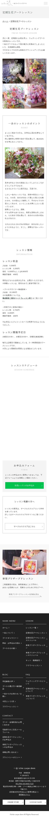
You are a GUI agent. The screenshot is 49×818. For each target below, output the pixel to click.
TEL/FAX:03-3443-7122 (25, 784)
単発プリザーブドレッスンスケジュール (35, 654)
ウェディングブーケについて (35, 682)
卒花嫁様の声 (7, 681)
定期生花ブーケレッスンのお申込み (12, 738)
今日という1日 (8, 701)
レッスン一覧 (31, 628)
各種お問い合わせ (9, 752)
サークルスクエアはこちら (24, 526)
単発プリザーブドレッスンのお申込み (12, 746)
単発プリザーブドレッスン (35, 646)
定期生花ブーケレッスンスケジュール (35, 639)
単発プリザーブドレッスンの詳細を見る (24, 594)
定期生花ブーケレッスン (35, 633)
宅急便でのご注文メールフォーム (12, 731)
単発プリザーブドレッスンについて (35, 697)
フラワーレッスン (33, 665)
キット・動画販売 (33, 660)
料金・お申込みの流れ (11, 643)
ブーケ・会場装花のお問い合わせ (12, 723)
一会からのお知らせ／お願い (12, 695)
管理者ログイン (24, 795)
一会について (7, 633)
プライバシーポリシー (11, 757)
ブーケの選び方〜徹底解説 (12, 687)
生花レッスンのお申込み (24, 485)
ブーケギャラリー (9, 638)
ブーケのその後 (8, 648)
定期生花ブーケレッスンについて (35, 690)
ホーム (5, 628)
